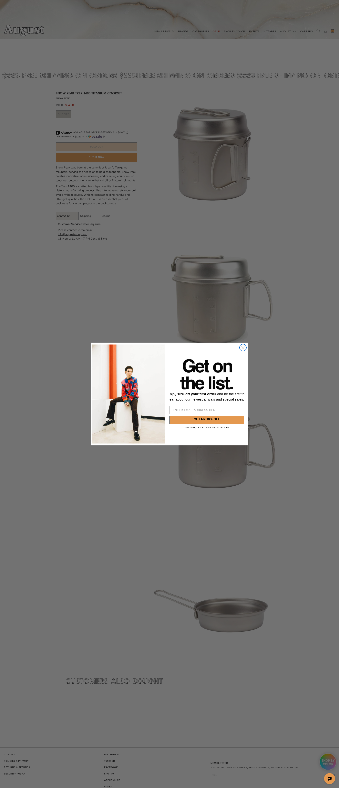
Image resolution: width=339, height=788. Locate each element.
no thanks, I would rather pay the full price (207, 428)
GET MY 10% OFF (207, 419)
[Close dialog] (243, 347)
